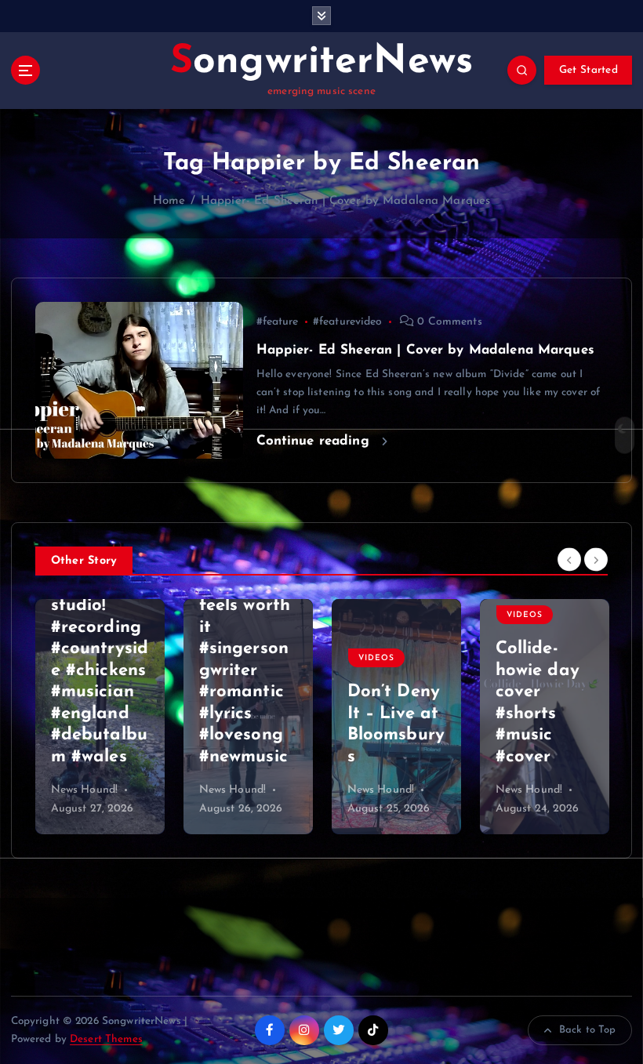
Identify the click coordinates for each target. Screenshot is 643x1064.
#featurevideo (348, 322)
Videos (228, 658)
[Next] (596, 560)
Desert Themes (106, 1039)
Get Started (588, 70)
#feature (277, 322)
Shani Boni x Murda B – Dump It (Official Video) (540, 714)
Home (169, 201)
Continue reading (315, 441)
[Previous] (569, 560)
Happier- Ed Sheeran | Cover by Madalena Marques (345, 201)
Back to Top (587, 1030)
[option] (100, 716)
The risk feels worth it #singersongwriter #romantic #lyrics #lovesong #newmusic (97, 671)
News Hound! (84, 790)
